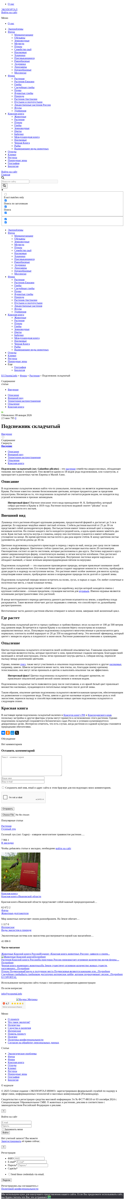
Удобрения (20, 110)
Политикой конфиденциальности (19, 1188)
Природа (19, 96)
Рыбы (17, 145)
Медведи (19, 43)
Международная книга (27, 137)
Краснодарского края (99, 715)
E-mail (12, 1161)
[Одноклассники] (8, 733)
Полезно (12, 1036)
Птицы (18, 46)
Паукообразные (22, 69)
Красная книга (16, 113)
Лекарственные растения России (32, 105)
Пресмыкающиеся (24, 58)
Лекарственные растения (28, 306)
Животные (20, 116)
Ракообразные (22, 61)
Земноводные (21, 40)
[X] (17, 733)
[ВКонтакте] (3, 733)
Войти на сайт (9, 12)
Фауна (11, 31)
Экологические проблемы (22, 1053)
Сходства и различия (19, 1028)
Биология (13, 166)
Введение (13, 389)
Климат (12, 154)
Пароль (12, 1165)
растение (71, 468)
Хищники (19, 55)
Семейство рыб (22, 49)
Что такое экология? (19, 1022)
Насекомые (20, 52)
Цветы (18, 131)
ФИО (11, 1158)
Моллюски (20, 72)
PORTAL (9, 977)
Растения (19, 78)
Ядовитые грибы (23, 93)
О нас (11, 4)
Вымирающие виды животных (31, 148)
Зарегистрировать (11, 1141)
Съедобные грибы (24, 87)
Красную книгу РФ (74, 715)
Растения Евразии (24, 81)
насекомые (115, 664)
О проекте (13, 1019)
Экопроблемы (15, 29)
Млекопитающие (23, 34)
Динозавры (20, 67)
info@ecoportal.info (11, 993)
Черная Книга (22, 142)
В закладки (7, 842)
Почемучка (14, 1025)
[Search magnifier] (4, 186)
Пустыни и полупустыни (28, 102)
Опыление (14, 403)
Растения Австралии (25, 99)
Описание (13, 395)
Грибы (17, 84)
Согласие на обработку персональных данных (33, 1042)
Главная (5, 174)
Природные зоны (17, 160)
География (13, 163)
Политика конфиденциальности (25, 1039)
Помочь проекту (17, 1033)
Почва (17, 90)
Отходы (12, 151)
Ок (49, 1197)
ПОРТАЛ (9, 9)
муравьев (84, 591)
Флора (11, 75)
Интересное (7, 927)
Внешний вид (15, 398)
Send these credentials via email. (27, 1174)
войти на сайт (63, 848)
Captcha (13, 1168)
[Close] (3, 1111)
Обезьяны (19, 37)
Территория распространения (24, 401)
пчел (23, 664)
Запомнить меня (14, 1129)
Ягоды (18, 107)
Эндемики (20, 64)
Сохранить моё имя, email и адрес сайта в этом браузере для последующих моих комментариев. (58, 787)
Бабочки (19, 134)
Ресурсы (12, 157)
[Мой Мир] (12, 733)
